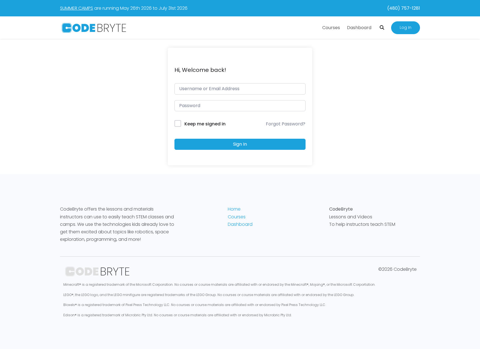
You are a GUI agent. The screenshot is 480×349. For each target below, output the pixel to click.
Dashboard (359, 27)
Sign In (240, 144)
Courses (331, 27)
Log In (405, 27)
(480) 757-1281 (403, 8)
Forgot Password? (285, 124)
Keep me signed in (205, 124)
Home (234, 209)
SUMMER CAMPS (76, 8)
